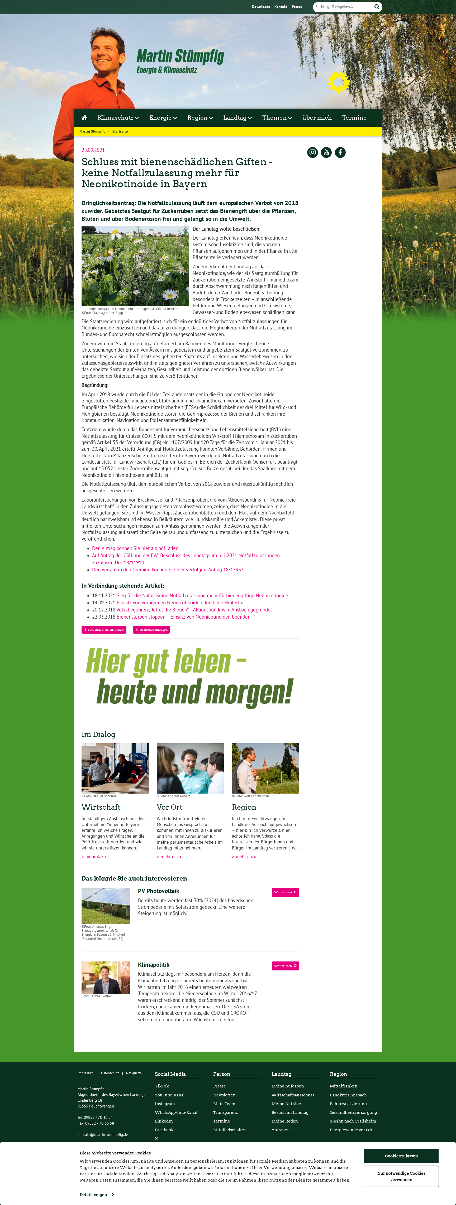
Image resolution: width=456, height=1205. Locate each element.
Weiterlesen (283, 892)
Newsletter (224, 1094)
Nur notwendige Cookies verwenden (401, 1176)
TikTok (162, 1086)
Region (338, 1074)
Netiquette (134, 1073)
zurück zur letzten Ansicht (106, 629)
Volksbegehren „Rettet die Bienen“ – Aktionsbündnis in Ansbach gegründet (193, 610)
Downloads (261, 7)
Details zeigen (93, 1194)
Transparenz (225, 1112)
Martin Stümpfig (92, 131)
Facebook (164, 1129)
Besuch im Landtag (290, 1112)
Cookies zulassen (401, 1156)
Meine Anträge (286, 1103)
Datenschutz (110, 1073)
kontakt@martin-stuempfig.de (103, 1134)
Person (221, 1074)
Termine (354, 117)
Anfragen (281, 1129)
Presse (297, 7)
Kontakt (281, 7)
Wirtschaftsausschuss (293, 1094)
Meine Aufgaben (288, 1086)
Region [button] (198, 117)
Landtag (281, 1074)
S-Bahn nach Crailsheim (353, 1121)
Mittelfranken (344, 1086)
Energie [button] (161, 117)
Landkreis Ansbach (348, 1094)
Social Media (170, 1074)
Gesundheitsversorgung (353, 1112)
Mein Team (224, 1103)
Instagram (165, 1103)
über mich (317, 117)
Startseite (120, 131)
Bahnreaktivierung (348, 1103)
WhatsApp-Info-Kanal (176, 1112)
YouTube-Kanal (170, 1094)
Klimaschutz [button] (116, 117)
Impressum (86, 1073)
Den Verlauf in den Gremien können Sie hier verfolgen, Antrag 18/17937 (168, 570)
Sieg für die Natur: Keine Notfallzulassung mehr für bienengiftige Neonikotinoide (201, 596)
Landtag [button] (235, 117)
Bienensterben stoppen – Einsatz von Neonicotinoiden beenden (182, 617)
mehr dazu (95, 856)
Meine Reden (285, 1121)
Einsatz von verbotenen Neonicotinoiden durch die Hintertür (179, 603)
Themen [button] (275, 117)
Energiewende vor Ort (351, 1129)
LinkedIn (164, 1121)
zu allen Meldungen (153, 629)
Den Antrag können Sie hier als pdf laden (135, 548)
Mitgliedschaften (230, 1129)
